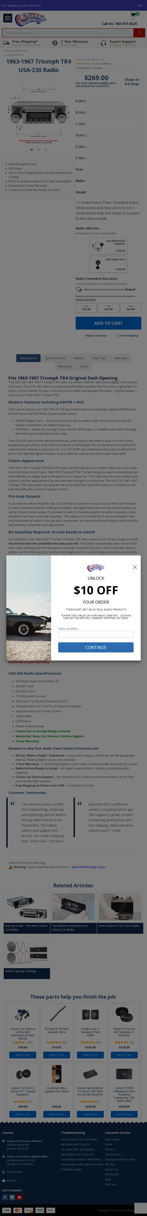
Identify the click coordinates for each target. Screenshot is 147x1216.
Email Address (68, 628)
